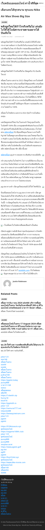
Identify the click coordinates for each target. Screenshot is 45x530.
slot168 (4, 359)
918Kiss (4, 485)
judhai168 (5, 375)
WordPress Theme (28, 525)
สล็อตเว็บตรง (6, 362)
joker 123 (5, 406)
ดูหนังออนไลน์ (6, 429)
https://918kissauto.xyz (11, 426)
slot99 (3, 364)
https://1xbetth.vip (9, 395)
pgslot (3, 418)
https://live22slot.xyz (10, 457)
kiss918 (4, 400)
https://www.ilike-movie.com (13, 462)
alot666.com (24, 270)
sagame (4, 487)
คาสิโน (3, 511)
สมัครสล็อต (8, 132)
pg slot (4, 449)
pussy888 (5, 382)
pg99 (3, 452)
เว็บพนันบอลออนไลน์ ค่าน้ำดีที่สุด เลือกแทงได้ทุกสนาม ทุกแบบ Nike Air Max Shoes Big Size (20, 9)
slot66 (3, 367)
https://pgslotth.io (8, 403)
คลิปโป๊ (4, 393)
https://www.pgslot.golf (11, 447)
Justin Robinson (20, 281)
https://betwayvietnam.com (13, 413)
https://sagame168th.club (12, 431)
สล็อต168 (5, 467)
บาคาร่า (4, 498)
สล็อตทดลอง (6, 390)
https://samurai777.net (11, 408)
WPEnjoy (39, 525)
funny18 (4, 398)
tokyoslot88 (6, 411)
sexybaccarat (6, 444)
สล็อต (3, 495)
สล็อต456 (5, 470)
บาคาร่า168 (6, 385)
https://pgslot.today (9, 380)
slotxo (3, 387)
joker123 (5, 356)
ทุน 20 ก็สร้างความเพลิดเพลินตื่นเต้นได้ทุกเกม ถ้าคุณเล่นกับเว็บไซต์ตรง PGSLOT (22, 345)
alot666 (4, 22)
